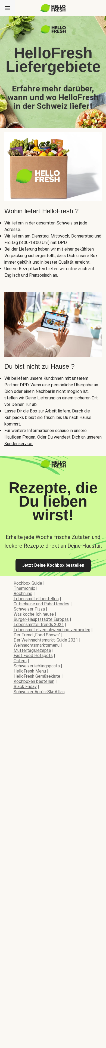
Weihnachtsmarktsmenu (37, 645)
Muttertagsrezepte (32, 650)
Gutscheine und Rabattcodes (41, 603)
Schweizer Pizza (29, 609)
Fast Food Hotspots (33, 655)
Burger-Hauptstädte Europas (41, 619)
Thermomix (24, 588)
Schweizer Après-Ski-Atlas (39, 691)
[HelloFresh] (53, 8)
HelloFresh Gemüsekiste (37, 676)
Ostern (20, 660)
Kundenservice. (18, 443)
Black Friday (25, 686)
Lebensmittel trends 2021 (39, 624)
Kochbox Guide (28, 583)
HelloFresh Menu (30, 671)
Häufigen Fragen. (20, 437)
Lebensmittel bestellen (36, 598)
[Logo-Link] (53, 32)
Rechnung (23, 593)
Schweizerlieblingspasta (37, 665)
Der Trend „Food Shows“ (37, 634)
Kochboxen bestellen (34, 681)
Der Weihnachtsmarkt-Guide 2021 (46, 640)
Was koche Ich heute (34, 614)
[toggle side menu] (7, 8)
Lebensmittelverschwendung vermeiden (52, 629)
